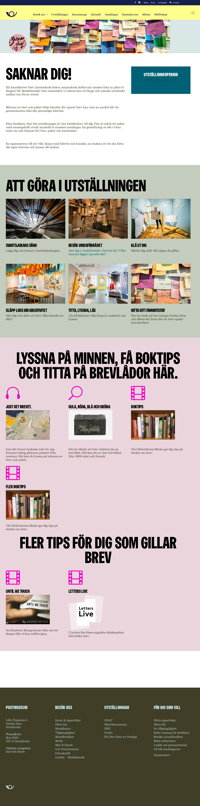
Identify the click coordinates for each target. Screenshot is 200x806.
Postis (108, 732)
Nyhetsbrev (162, 755)
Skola (146, 3)
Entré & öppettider (68, 720)
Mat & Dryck (64, 745)
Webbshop (160, 14)
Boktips (137, 406)
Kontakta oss (130, 14)
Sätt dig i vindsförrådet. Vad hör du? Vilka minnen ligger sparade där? (97, 252)
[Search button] (193, 13)
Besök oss (40, 14)
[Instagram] (139, 2)
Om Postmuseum (67, 749)
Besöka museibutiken (168, 737)
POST (108, 720)
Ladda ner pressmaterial (170, 745)
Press (153, 3)
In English (162, 3)
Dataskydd (62, 753)
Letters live (78, 591)
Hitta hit (61, 724)
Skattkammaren (115, 724)
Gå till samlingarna (167, 749)
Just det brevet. (18, 406)
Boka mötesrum (164, 741)
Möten (146, 14)
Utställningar (59, 14)
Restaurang (79, 14)
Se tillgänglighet (165, 728)
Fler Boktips (16, 486)
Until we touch (17, 591)
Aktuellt (96, 14)
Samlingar (111, 14)
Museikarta (63, 728)
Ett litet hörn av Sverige (120, 737)
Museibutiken (64, 737)
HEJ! (107, 728)
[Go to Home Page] (11, 14)
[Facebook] (135, 2)
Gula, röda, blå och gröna (89, 406)
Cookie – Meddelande (70, 757)
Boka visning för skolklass (171, 732)
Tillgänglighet (65, 732)
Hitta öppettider (165, 720)
